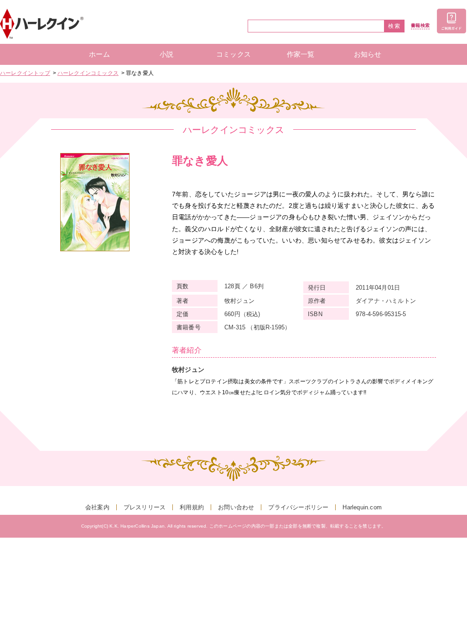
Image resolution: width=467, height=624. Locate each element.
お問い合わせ (236, 507)
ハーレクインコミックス (88, 73)
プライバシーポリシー (298, 507)
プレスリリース (145, 507)
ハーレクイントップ (25, 73)
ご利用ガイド (451, 21)
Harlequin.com (362, 507)
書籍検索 (420, 25)
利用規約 (192, 507)
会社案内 (97, 507)
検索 (394, 26)
